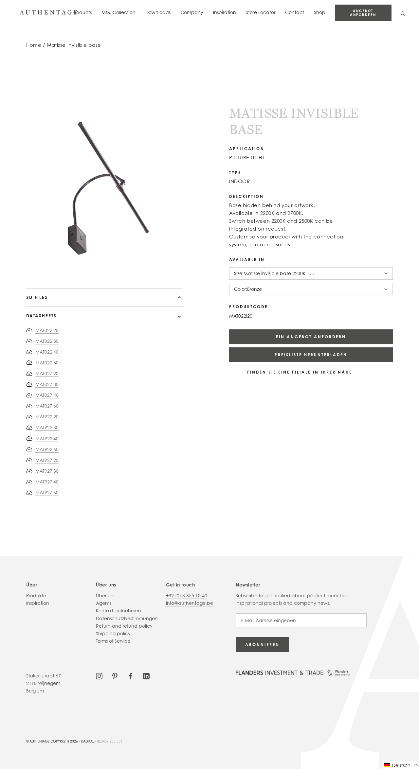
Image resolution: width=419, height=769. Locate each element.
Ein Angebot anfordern (311, 336)
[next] (33, 269)
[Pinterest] (115, 675)
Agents (103, 603)
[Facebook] (130, 675)
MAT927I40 (47, 481)
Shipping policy (113, 633)
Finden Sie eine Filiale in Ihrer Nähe (299, 372)
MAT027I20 (47, 373)
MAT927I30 (47, 471)
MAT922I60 (47, 449)
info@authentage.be (189, 603)
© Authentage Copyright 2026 (52, 741)
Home (33, 45)
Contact (294, 12)
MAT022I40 (47, 352)
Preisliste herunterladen (311, 354)
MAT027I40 (47, 395)
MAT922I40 (47, 438)
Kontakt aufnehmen (118, 610)
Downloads (158, 12)
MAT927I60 (47, 492)
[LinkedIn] (146, 675)
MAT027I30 (47, 384)
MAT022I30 (47, 341)
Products (82, 12)
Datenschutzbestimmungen (127, 618)
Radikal (87, 741)
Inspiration (224, 12)
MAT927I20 (47, 460)
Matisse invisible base (74, 45)
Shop (319, 12)
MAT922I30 (47, 427)
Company (191, 12)
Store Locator (260, 12)
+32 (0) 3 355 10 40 (186, 595)
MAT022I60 (47, 362)
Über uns (105, 595)
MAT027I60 (47, 406)
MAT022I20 (47, 330)
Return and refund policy (124, 626)
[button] (401, 765)
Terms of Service (113, 641)
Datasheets (41, 315)
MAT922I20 (47, 416)
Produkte (36, 595)
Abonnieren (262, 644)
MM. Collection (118, 12)
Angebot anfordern (363, 13)
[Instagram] (99, 675)
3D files (37, 297)
